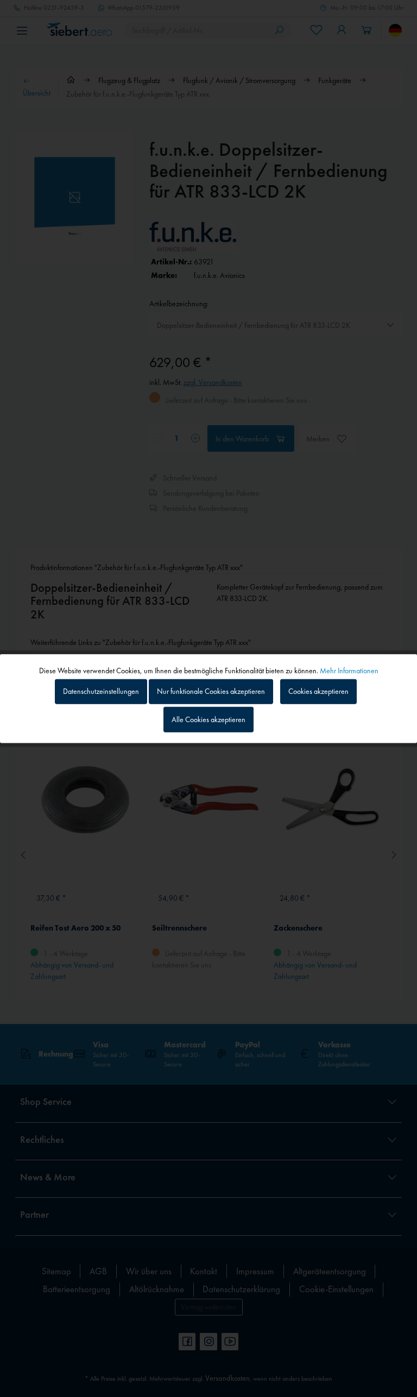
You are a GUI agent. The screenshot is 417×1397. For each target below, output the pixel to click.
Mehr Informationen (349, 670)
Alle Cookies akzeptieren (208, 719)
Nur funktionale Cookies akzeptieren (211, 691)
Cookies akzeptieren (318, 691)
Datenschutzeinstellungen (101, 691)
